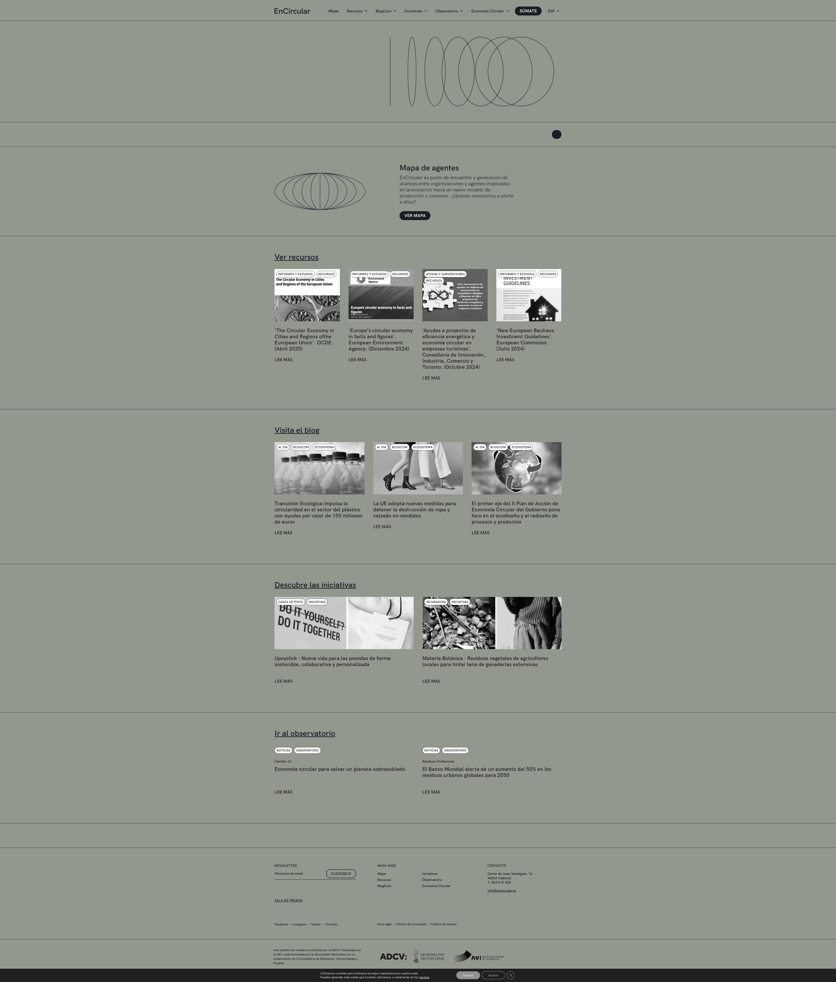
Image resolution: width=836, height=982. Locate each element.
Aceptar (468, 975)
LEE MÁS (283, 359)
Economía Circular (487, 10)
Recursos (354, 10)
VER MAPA (415, 215)
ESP (551, 10)
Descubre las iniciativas (315, 585)
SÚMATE (528, 11)
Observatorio (446, 10)
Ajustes (493, 975)
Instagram (299, 924)
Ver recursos (297, 257)
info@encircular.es (501, 890)
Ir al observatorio (305, 733)
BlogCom (383, 10)
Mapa (334, 10)
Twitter (316, 924)
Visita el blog (297, 430)
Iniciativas (413, 10)
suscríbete (341, 873)
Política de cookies (444, 924)
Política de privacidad (411, 924)
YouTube (331, 924)
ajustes (424, 977)
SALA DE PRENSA (289, 900)
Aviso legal (384, 924)
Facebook (281, 924)
